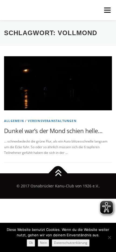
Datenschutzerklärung (70, 242)
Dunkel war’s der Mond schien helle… (53, 131)
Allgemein (14, 121)
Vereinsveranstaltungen (52, 121)
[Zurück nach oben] (58, 173)
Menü (107, 10)
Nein (43, 242)
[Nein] (109, 237)
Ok (31, 242)
